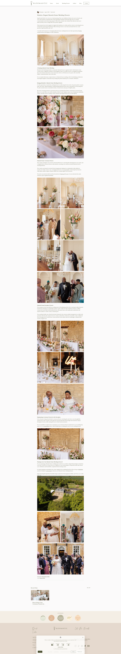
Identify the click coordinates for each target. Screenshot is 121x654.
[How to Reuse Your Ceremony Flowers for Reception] (40, 595)
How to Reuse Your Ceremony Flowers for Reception (38, 603)
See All (88, 587)
